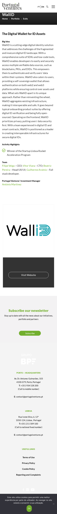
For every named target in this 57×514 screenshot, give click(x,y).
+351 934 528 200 (29, 385)
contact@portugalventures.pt (29, 396)
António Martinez (11, 184)
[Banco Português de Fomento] (28, 359)
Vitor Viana (29, 165)
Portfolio (15, 18)
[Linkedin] (27, 489)
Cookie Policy (28, 469)
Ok (29, 508)
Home (5, 18)
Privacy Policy (28, 463)
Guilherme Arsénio (37, 169)
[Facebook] (23, 489)
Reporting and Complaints (28, 474)
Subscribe (30, 333)
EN (43, 7)
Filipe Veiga (8, 165)
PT (39, 7)
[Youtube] (33, 489)
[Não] (53, 503)
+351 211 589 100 (29, 423)
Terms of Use (29, 457)
